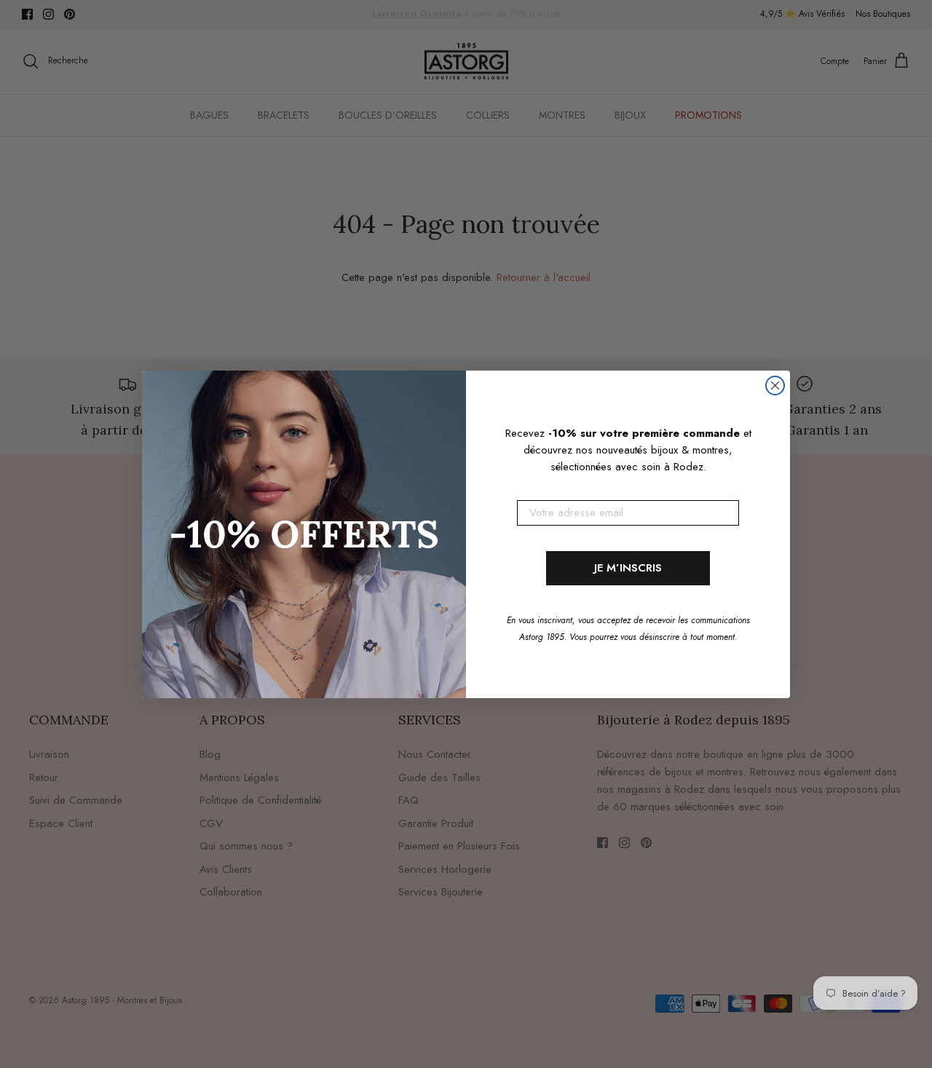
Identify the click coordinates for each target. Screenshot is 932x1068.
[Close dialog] (775, 385)
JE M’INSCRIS (628, 568)
